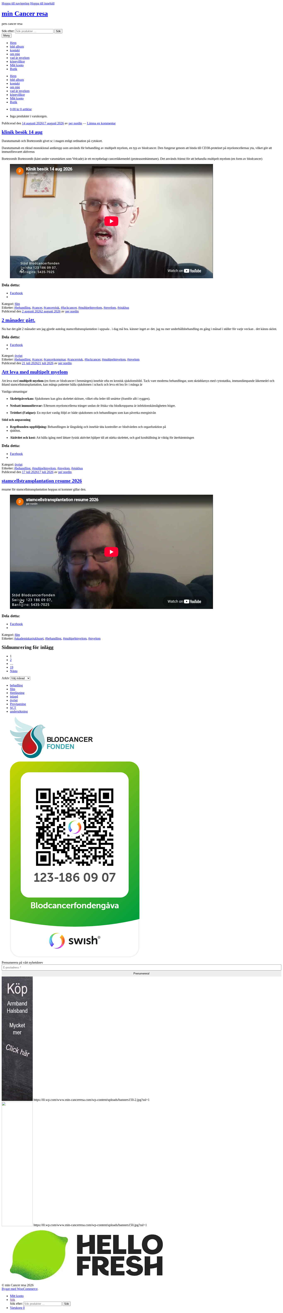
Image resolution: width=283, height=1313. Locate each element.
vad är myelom (19, 58)
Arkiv (5, 678)
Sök (58, 31)
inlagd (14, 696)
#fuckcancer (69, 307)
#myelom (110, 307)
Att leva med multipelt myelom (35, 372)
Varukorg (17, 1307)
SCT (13, 707)
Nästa (13, 671)
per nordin (75, 123)
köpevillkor (17, 61)
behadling (16, 685)
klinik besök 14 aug (22, 132)
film (17, 304)
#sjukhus (123, 307)
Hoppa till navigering (15, 3)
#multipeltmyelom (90, 307)
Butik (13, 69)
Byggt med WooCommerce (19, 1289)
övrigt (18, 355)
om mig (15, 54)
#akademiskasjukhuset (29, 638)
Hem (13, 43)
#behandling (22, 307)
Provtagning (18, 704)
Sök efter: (8, 31)
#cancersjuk (51, 307)
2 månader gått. (18, 320)
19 (11, 667)
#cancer (37, 307)
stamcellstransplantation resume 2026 (42, 480)
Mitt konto (17, 65)
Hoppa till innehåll (42, 3)
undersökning (19, 711)
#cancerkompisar (55, 359)
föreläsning (17, 693)
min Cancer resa (25, 13)
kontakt (15, 50)
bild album (17, 46)
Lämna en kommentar (101, 123)
